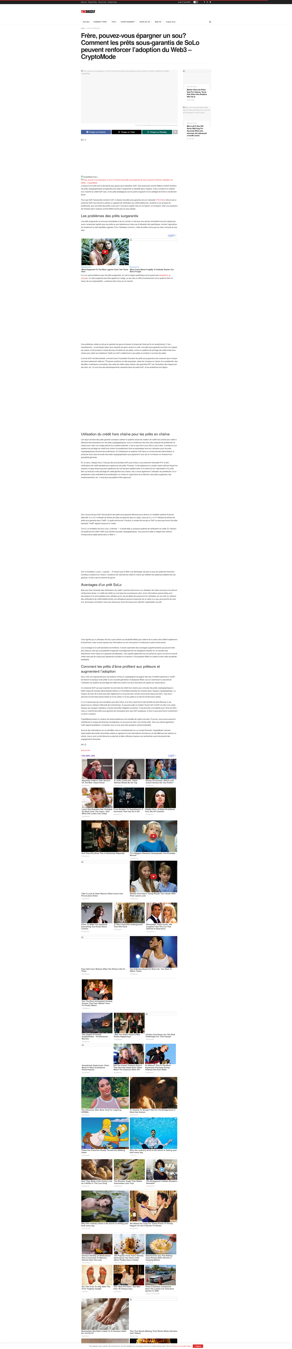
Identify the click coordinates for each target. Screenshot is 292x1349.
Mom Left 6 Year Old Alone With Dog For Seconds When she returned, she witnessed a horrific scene (197, 131)
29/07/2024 (191, 100)
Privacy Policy (92, 2)
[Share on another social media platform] (175, 132)
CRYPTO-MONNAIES (93, 28)
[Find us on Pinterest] (210, 2)
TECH (114, 22)
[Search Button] (210, 22)
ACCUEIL (86, 22)
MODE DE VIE (145, 22)
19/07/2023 (191, 139)
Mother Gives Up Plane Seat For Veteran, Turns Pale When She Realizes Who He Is (197, 93)
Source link (85, 750)
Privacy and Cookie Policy (181, 1346)
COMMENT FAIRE (100, 22)
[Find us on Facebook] (204, 2)
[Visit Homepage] (88, 11)
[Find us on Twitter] (207, 2)
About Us (84, 2)
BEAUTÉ (158, 22)
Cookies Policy (112, 2)
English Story (171, 22)
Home (83, 28)
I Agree (198, 1346)
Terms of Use (102, 2)
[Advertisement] (169, 11)
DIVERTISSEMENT (128, 22)
